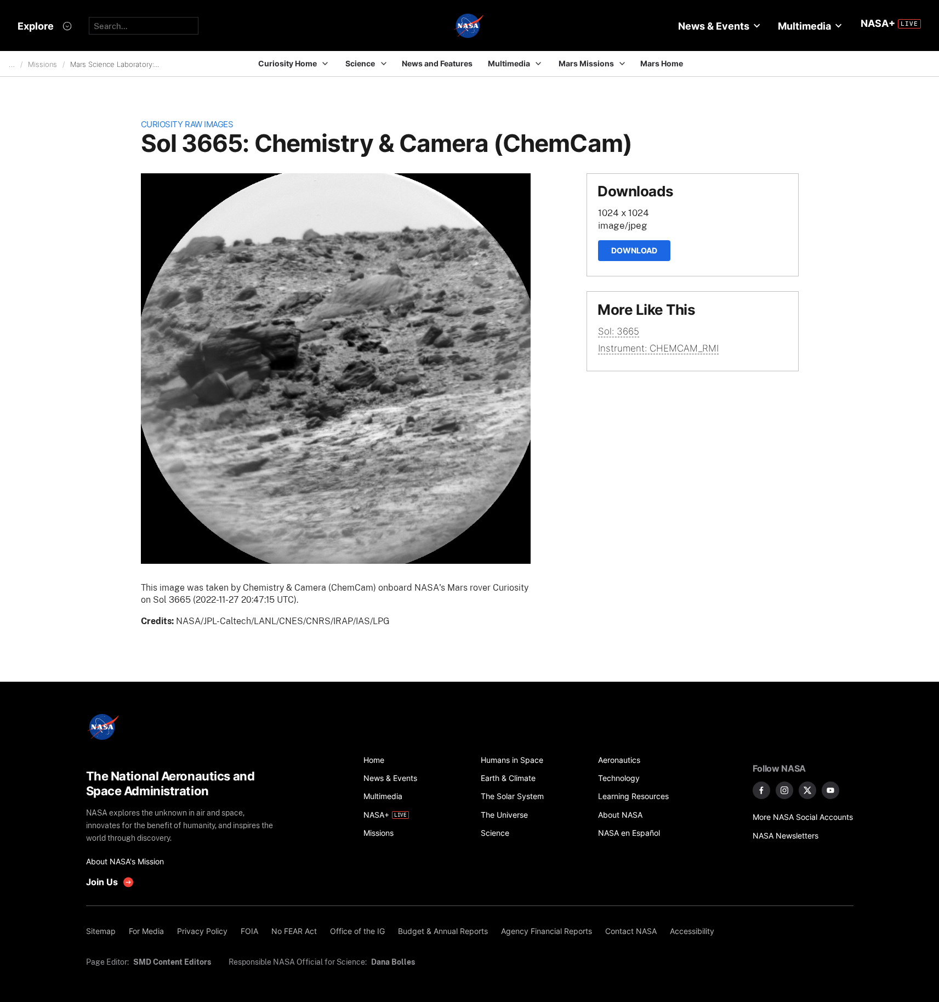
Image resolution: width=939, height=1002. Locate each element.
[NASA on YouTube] (830, 790)
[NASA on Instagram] (784, 790)
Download (634, 250)
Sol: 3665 (618, 331)
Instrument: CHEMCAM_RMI (658, 348)
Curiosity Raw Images (187, 124)
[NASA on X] (807, 790)
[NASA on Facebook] (761, 790)
